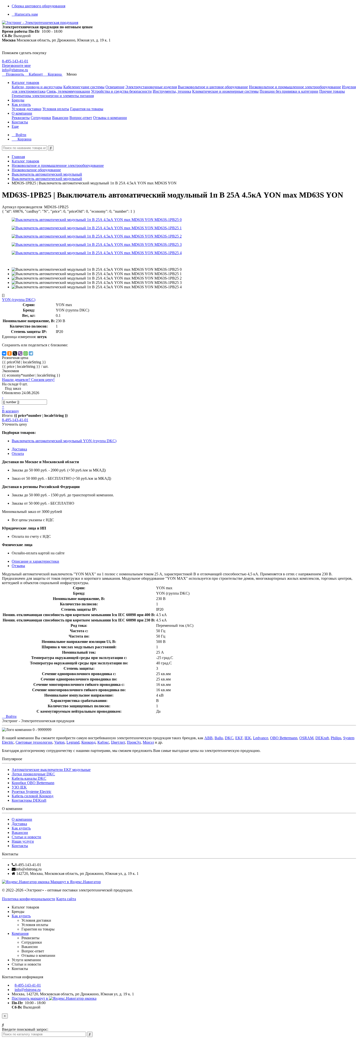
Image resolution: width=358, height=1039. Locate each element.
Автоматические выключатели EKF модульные (51, 770)
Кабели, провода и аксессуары (37, 87)
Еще (15, 126)
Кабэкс (103, 742)
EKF (239, 738)
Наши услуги (23, 841)
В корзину (10, 411)
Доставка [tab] (19, 449)
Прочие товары (332, 91)
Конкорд (88, 742)
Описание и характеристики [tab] (35, 561)
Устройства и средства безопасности (121, 91)
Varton (59, 742)
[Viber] (20, 353)
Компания (20, 933)
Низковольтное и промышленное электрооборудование (295, 87)
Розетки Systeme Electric (31, 791)
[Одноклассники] (9, 353)
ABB (208, 738)
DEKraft (322, 738)
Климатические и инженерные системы (225, 91)
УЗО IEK (19, 787)
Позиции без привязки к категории (289, 91)
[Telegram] (31, 353)
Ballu (219, 738)
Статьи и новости (26, 837)
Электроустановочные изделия (151, 87)
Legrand (72, 742)
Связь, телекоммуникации (68, 91)
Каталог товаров (25, 82)
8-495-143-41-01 (15, 61)
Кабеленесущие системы (83, 87)
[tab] (18, 566)
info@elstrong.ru (15, 70)
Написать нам (26, 14)
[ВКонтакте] (4, 353)
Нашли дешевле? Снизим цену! (28, 380)
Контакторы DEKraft (29, 800)
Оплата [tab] (18, 453)
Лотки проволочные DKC (33, 774)
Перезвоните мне (16, 65)
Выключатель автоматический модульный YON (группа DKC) (64, 441)
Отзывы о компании (110, 118)
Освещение (114, 87)
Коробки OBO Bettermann (33, 783)
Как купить (21, 104)
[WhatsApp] (25, 353)
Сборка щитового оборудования (38, 6)
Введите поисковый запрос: (25, 1029)
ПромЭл (134, 742)
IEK (248, 738)
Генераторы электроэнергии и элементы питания (53, 96)
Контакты (20, 122)
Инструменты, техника (172, 91)
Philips (336, 738)
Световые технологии (34, 742)
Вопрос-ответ (80, 118)
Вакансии (60, 118)
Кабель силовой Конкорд (32, 796)
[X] (15, 353)
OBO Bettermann (283, 738)
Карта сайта (66, 899)
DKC (229, 738)
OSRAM (306, 738)
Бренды (18, 100)
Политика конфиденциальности (28, 899)
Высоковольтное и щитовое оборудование (213, 87)
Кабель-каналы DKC (29, 778)
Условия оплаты (55, 109)
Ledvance (260, 738)
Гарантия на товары (86, 109)
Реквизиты (21, 118)
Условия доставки (26, 109)
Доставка (19, 824)
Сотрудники (41, 118)
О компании (22, 113)
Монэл (148, 742)
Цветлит (118, 742)
